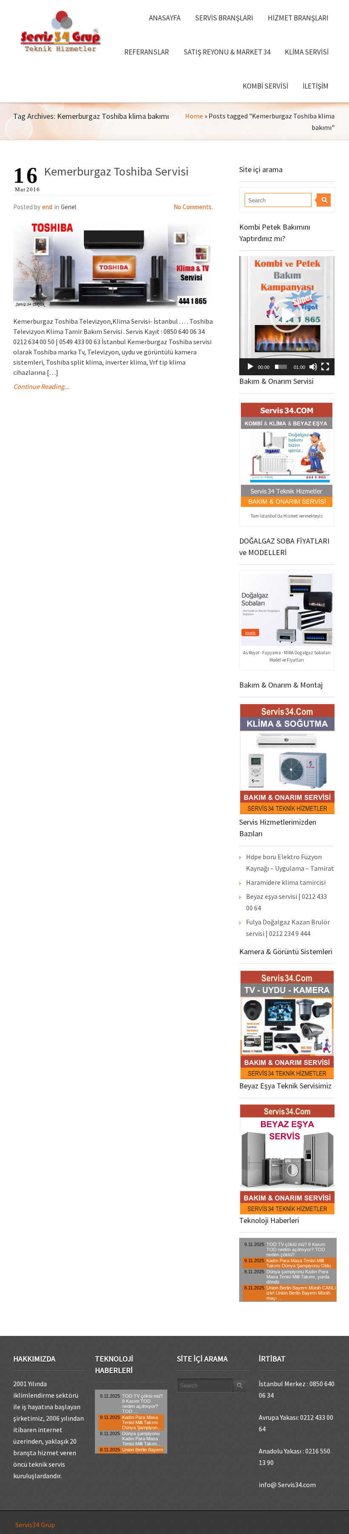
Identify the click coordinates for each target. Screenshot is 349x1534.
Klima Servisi (307, 52)
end (47, 207)
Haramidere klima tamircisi (286, 882)
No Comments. (193, 207)
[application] (287, 315)
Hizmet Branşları (298, 18)
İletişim (316, 86)
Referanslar (146, 52)
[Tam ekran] (325, 367)
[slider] (281, 367)
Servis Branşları (224, 18)
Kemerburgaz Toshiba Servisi (116, 171)
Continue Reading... (41, 386)
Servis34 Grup (35, 1524)
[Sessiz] (313, 367)
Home (194, 116)
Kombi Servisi (265, 86)
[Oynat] (250, 367)
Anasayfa (164, 18)
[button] (287, 316)
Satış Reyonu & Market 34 (226, 52)
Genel (68, 207)
